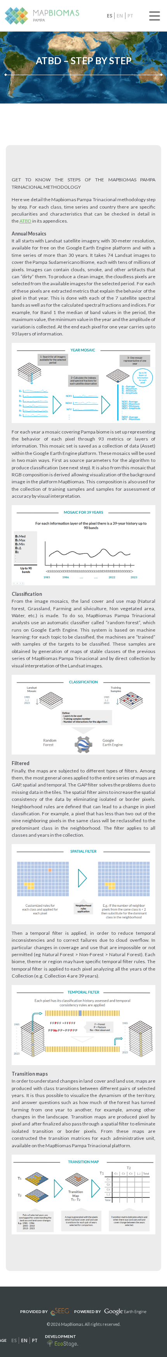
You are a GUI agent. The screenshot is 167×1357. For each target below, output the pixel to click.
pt (130, 16)
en (120, 16)
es (109, 16)
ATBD (25, 221)
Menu (154, 16)
